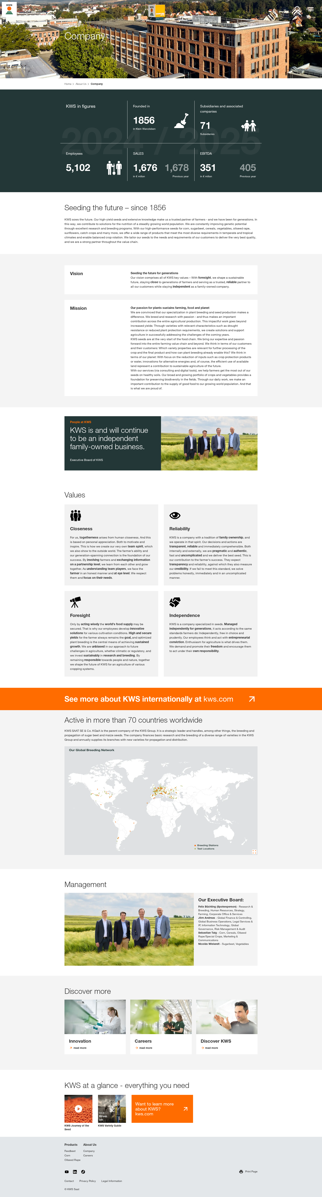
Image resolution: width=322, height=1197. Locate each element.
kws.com (148, 698)
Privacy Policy (87, 1181)
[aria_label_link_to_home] (9, 9)
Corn (67, 1155)
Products (71, 1144)
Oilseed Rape (72, 1160)
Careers (88, 1155)
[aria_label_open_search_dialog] (298, 9)
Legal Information (111, 1181)
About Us (90, 1144)
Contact (69, 1181)
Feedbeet (69, 1151)
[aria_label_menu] (311, 9)
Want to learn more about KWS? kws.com (154, 1108)
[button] (78, 1113)
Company (89, 1151)
